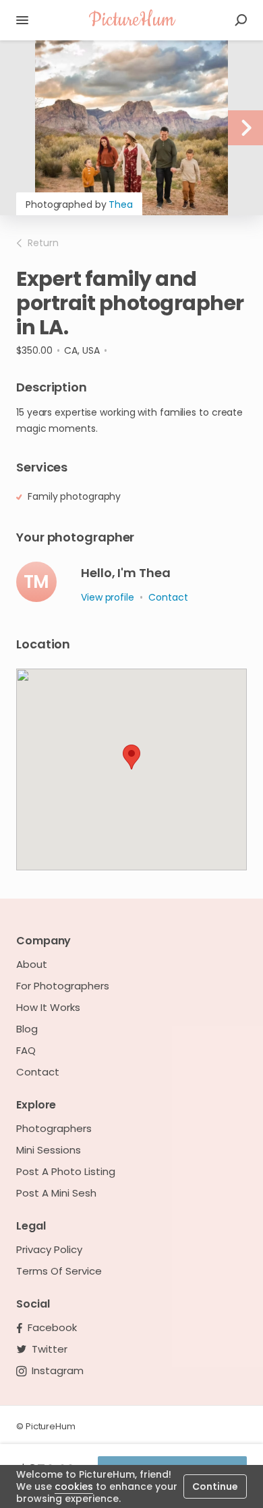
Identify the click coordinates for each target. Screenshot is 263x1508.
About (31, 964)
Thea (121, 204)
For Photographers (62, 986)
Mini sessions (48, 1150)
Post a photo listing (65, 1171)
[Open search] (240, 20)
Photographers (54, 1128)
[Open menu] (22, 20)
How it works (48, 1007)
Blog (27, 1029)
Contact (37, 1072)
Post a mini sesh (56, 1193)
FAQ (26, 1050)
